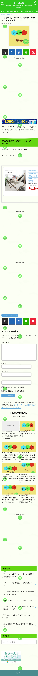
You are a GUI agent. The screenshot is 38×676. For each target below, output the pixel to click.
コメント (5, 343)
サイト (3, 379)
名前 (3, 363)
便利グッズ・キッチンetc (10, 315)
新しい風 (19, 3)
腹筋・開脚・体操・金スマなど (15, 11)
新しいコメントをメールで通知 (13, 387)
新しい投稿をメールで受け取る (13, 391)
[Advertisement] (19, 84)
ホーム (2, 11)
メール (4, 371)
